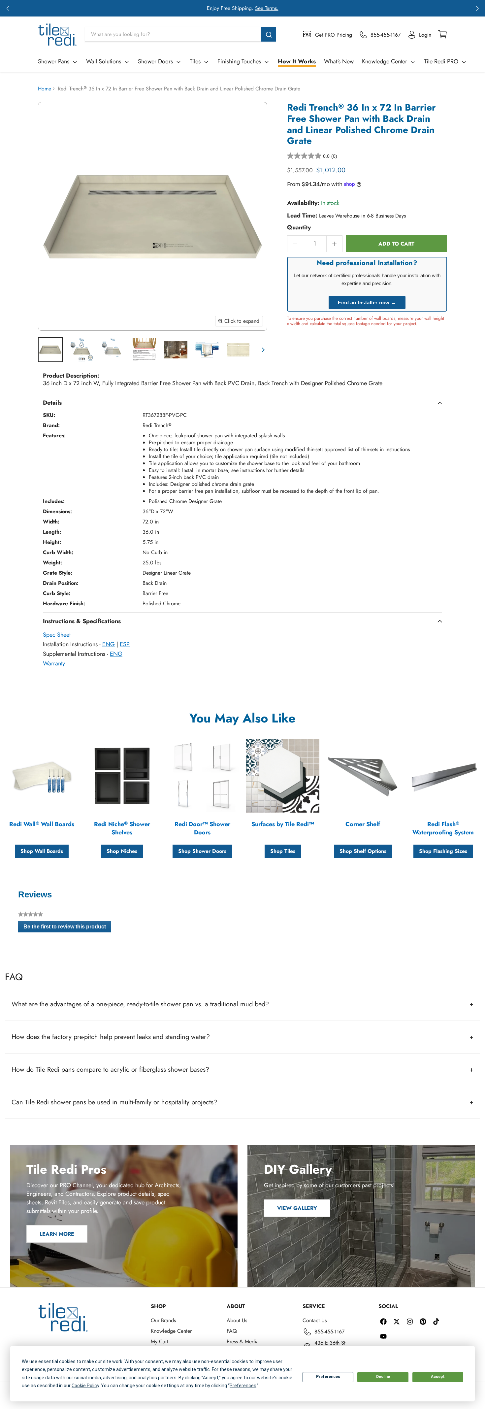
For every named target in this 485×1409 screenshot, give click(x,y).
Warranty (54, 663)
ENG (108, 644)
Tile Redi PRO (441, 61)
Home (44, 88)
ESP (125, 644)
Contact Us (315, 1320)
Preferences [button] (243, 1385)
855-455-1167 (329, 1331)
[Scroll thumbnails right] (262, 349)
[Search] (268, 34)
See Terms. (266, 8)
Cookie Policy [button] (85, 1385)
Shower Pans (53, 61)
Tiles (195, 61)
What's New (339, 61)
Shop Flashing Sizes (443, 851)
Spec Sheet (57, 634)
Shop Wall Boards (41, 851)
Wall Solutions (103, 61)
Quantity (299, 227)
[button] (7, 8)
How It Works (297, 61)
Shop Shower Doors (202, 851)
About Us (237, 1320)
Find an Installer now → (367, 302)
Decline (383, 1376)
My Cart (159, 1341)
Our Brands (163, 1320)
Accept (438, 1376)
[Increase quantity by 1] (334, 243)
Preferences (328, 1376)
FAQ (232, 1331)
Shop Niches (122, 851)
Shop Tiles (282, 851)
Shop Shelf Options (363, 851)
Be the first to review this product (67, 928)
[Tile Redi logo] (57, 34)
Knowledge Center (384, 61)
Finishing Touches (239, 61)
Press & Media (243, 1341)
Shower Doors (155, 61)
